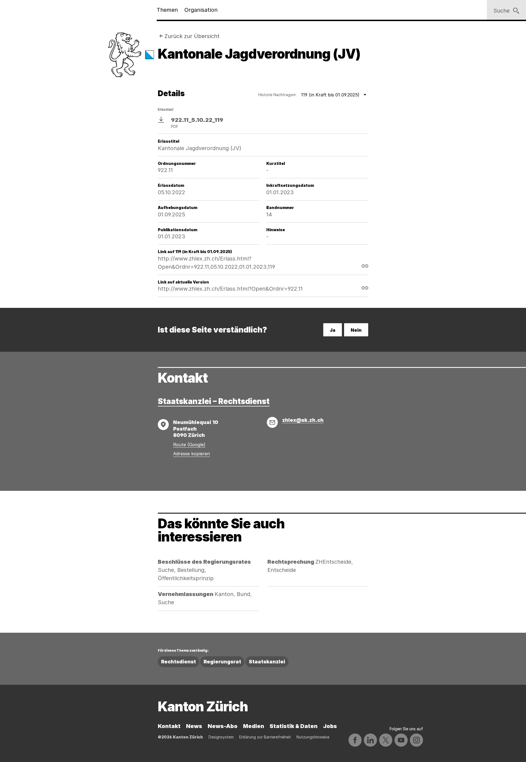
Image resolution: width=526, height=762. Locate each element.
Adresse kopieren (191, 453)
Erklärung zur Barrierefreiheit (265, 737)
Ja (332, 330)
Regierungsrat (222, 661)
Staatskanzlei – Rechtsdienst (214, 401)
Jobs (330, 726)
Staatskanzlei (267, 661)
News (194, 726)
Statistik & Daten (294, 726)
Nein (356, 330)
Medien (253, 726)
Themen (167, 10)
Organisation (201, 10)
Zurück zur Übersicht (191, 36)
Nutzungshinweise (312, 737)
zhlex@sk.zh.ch (303, 420)
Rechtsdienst (178, 661)
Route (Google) (189, 444)
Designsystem (221, 737)
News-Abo (223, 726)
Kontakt (169, 726)
